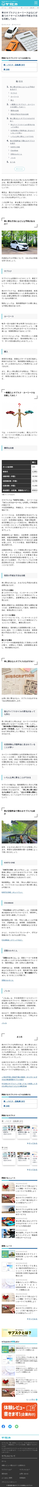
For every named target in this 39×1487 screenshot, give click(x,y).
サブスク (14, 93)
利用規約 (23, 1478)
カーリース (15, 96)
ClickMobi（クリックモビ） (12, 940)
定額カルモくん (16, 154)
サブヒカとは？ (25, 1469)
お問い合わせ (24, 1474)
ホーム (4, 1461)
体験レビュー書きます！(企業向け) (13, 1465)
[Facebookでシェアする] (3, 1426)
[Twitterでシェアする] (10, 1426)
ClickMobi (14, 150)
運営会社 (5, 1474)
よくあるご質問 (7, 1478)
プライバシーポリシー (9, 1482)
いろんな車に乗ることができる (22, 136)
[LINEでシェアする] (16, 1426)
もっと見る (30, 1399)
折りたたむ (19, 169)
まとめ (12, 162)
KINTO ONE (15, 147)
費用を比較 (15, 110)
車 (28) (6, 69)
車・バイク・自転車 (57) (14, 65)
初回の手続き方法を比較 (20, 114)
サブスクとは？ (7, 1469)
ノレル (13, 158)
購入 (12, 100)
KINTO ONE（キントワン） (12, 892)
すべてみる (33, 1143)
